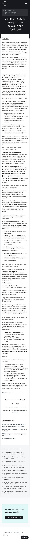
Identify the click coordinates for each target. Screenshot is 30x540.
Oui (12, 403)
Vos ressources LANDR (9, 10)
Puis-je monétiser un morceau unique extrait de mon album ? (15, 492)
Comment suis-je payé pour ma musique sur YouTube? (15, 474)
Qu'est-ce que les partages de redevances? (15, 470)
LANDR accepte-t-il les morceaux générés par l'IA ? (14, 434)
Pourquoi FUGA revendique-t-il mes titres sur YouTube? (14, 430)
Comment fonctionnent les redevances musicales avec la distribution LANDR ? (14, 453)
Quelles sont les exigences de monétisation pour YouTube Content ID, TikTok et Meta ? (14, 425)
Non (17, 403)
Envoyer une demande (14, 517)
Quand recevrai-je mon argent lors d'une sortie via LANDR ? (14, 457)
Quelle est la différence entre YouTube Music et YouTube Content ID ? (15, 483)
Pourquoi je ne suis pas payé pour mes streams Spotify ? (14, 478)
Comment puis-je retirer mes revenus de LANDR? (14, 462)
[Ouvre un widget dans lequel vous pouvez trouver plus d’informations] (25, 537)
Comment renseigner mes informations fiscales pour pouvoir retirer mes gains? (14, 466)
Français (16, 532)
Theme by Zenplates (21, 535)
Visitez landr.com (7, 532)
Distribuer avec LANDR (11, 12)
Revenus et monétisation (11, 14)
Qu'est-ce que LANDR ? (8, 438)
